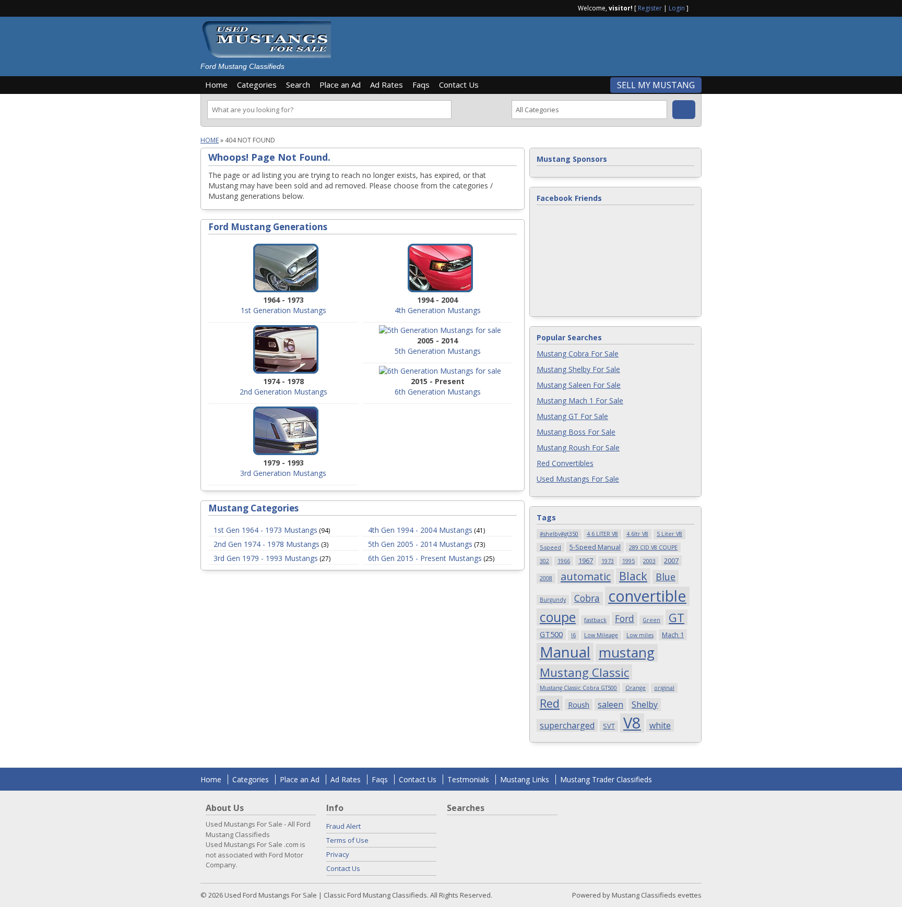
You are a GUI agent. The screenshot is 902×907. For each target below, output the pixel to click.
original (664, 687)
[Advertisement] (521, 42)
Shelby (645, 704)
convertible (647, 596)
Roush (578, 704)
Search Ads (683, 109)
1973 (607, 561)
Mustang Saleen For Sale (579, 385)
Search (298, 84)
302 (544, 561)
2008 (546, 578)
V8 (632, 723)
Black (633, 575)
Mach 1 (673, 634)
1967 (585, 560)
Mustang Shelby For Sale (578, 369)
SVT (609, 726)
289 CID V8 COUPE (653, 547)
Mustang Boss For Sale (576, 432)
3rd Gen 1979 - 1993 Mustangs (265, 558)
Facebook (697, 7)
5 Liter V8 (669, 534)
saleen (610, 704)
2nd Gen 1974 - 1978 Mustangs (266, 544)
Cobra (587, 598)
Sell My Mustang (656, 85)
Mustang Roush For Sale (578, 447)
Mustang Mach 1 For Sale (580, 400)
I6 (573, 635)
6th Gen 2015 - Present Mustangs (425, 558)
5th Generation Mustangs (438, 351)
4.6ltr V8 (637, 534)
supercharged (567, 725)
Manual (565, 652)
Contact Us (459, 84)
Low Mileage (601, 635)
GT (676, 617)
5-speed (550, 547)
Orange (635, 687)
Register (650, 8)
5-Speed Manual (595, 547)
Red (550, 703)
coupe (558, 617)
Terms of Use (347, 840)
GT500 (551, 634)
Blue (665, 576)
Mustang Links (524, 779)
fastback (595, 620)
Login (677, 8)
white (660, 725)
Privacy (337, 854)
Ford (624, 618)
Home (216, 84)
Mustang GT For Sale (572, 416)
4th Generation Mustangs (438, 310)
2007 (671, 560)
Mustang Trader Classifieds (606, 779)
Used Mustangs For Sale (578, 479)
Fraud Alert (343, 826)
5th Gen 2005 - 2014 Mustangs (420, 544)
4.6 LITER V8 (602, 534)
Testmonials (468, 779)
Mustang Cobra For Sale (578, 354)
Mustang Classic (584, 672)
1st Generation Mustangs (283, 310)
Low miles (640, 635)
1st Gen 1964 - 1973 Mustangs (265, 530)
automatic (586, 576)
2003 (649, 561)
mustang (627, 653)
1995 (628, 561)
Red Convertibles (565, 463)
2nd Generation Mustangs (283, 392)
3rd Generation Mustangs (283, 473)
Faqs (421, 84)
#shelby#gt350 (559, 534)
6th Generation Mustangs (438, 392)
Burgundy (553, 599)
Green (651, 620)
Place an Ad (340, 84)
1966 (563, 561)
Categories (257, 84)
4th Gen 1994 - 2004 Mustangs (420, 530)
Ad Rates (386, 84)
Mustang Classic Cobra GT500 (578, 687)
